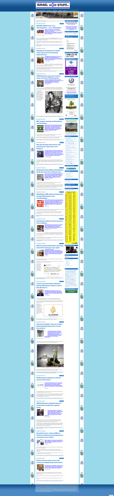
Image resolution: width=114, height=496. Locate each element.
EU (76, 273)
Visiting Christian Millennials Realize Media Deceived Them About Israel (49, 171)
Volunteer (60, 10)
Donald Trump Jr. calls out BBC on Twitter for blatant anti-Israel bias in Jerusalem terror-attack (49, 435)
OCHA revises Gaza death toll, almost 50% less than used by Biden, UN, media (71, 141)
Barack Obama (67, 272)
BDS (71, 272)
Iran (70, 277)
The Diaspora (40, 164)
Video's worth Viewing (45, 372)
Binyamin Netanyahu (72, 273)
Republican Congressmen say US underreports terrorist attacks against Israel (48, 53)
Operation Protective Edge (71, 281)
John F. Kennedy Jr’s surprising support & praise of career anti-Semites (71, 152)
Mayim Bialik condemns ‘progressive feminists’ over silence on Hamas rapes (70, 147)
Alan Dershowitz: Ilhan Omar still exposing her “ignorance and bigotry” (48, 147)
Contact (64, 10)
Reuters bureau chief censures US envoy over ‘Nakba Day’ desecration (49, 461)
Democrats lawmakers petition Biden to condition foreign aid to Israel (70, 159)
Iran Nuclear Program (73, 277)
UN (67, 285)
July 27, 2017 (43, 375)
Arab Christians (56, 189)
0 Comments (61, 48)
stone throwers (38, 240)
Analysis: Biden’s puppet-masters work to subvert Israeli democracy (71, 161)
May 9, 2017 (43, 458)
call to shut (47, 298)
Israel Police (68, 278)
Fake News (55, 139)
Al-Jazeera (45, 398)
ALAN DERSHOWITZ (48, 156)
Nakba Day (56, 480)
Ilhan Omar (59, 164)
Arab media (52, 398)
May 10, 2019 (43, 142)
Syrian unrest (72, 284)
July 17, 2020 (43, 48)
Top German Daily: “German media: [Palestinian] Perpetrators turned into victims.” (49, 326)
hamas (67, 276)
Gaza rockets (70, 274)
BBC (52, 139)
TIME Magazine (59, 116)
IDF (68, 277)
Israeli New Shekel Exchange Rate (72, 168)
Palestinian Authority (69, 282)
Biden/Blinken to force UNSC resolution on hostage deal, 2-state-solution (71, 140)
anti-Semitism (50, 139)
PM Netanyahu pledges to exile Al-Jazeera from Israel (48, 379)
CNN (56, 164)
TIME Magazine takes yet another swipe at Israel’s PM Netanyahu (48, 77)
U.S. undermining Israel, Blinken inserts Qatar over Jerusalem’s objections (70, 143)
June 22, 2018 (43, 243)
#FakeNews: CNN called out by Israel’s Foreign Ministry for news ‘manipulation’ (49, 196)
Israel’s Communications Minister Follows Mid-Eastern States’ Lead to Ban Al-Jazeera (49, 285)
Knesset (68, 280)
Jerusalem (71, 279)
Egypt (75, 273)
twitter (62, 455)
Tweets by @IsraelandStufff (68, 186)
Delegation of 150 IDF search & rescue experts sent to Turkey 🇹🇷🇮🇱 (70, 163)
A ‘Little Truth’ (49, 10)
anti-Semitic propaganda (59, 372)
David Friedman (46, 480)
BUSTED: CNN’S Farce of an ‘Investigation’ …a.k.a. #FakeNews (48, 27)
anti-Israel (50, 164)
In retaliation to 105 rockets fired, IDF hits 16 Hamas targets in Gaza (71, 158)
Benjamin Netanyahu (51, 116)
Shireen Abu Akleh (38, 45)
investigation (40, 38)
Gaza (66, 274)
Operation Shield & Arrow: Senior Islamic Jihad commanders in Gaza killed (71, 156)
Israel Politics (71, 278)
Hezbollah (71, 276)
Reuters (59, 480)
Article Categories (42, 10)
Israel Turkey (74, 278)
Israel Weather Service (69, 177)
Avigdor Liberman (57, 398)
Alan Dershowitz (47, 164)
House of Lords (58, 427)
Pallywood (43, 278)
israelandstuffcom (38, 23)
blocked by (71, 291)
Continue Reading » (39, 100)
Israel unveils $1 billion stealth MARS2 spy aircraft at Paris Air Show (71, 150)
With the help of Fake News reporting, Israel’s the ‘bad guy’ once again (50, 247)
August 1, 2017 (43, 281)
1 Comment (61, 23)
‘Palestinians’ (55, 10)
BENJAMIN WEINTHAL (40, 338)
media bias (55, 116)
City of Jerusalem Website (69, 172)
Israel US (67, 279)
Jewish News (67, 262)
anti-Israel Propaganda (51, 189)
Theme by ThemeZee (76, 491)
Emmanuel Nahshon (54, 215)
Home (37, 10)
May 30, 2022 (43, 23)
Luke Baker (50, 480)
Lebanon (71, 280)
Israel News (40, 116)
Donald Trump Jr (52, 455)
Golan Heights (74, 274)
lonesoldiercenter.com (71, 132)
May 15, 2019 (43, 119)
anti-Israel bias (46, 116)
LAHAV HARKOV (48, 295)
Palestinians (70, 283)
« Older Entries (38, 483)
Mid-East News (68, 263)
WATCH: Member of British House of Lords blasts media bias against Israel (48, 405)
